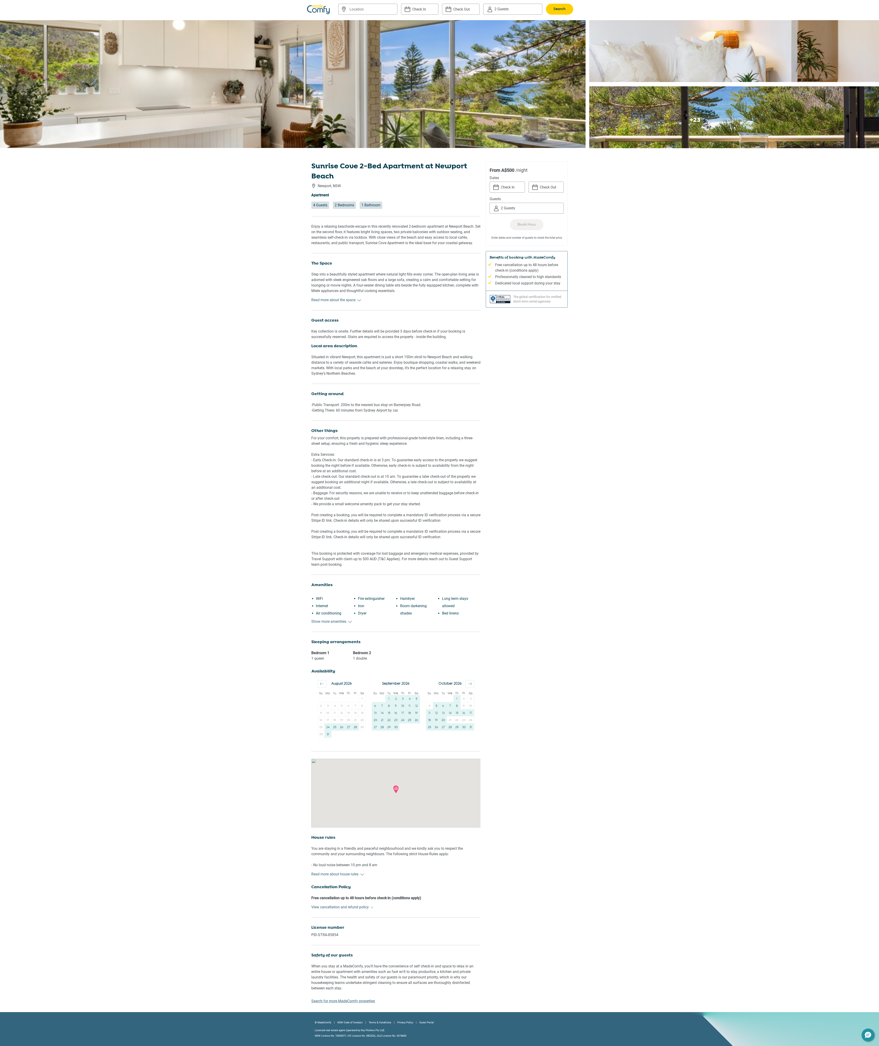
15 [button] (362, 713)
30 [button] (321, 734)
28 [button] (355, 727)
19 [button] (341, 720)
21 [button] (355, 720)
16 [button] (321, 720)
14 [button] (355, 713)
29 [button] (362, 727)
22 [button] (362, 720)
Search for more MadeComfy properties (343, 1001)
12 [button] (341, 713)
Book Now (527, 224)
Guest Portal (426, 1022)
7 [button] (355, 706)
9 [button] (321, 713)
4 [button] (335, 706)
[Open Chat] (868, 1035)
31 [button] (328, 734)
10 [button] (327, 713)
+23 (695, 120)
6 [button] (348, 706)
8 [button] (362, 706)
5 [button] (341, 706)
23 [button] (321, 727)
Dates (494, 178)
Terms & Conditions (380, 1022)
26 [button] (341, 727)
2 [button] (321, 706)
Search (559, 9)
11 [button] (335, 713)
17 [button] (328, 720)
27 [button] (348, 727)
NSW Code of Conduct (350, 1022)
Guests (495, 199)
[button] (321, 684)
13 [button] (348, 713)
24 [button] (327, 727)
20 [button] (348, 720)
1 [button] (362, 699)
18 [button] (334, 720)
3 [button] (328, 706)
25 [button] (334, 727)
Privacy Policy (405, 1022)
